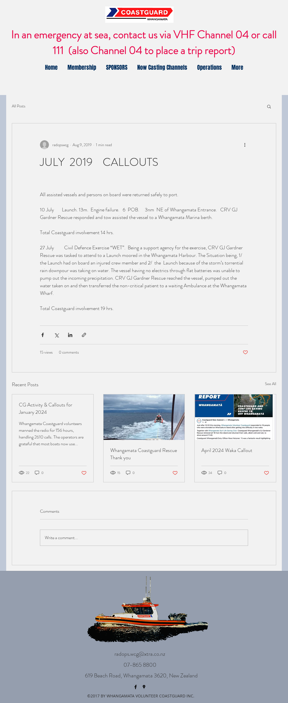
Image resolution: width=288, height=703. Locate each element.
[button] (269, 106)
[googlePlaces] (144, 687)
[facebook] (135, 687)
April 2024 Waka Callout (226, 450)
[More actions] (244, 144)
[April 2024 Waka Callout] (235, 417)
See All (270, 383)
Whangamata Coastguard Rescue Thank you (143, 454)
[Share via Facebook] (42, 335)
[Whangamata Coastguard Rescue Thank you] (144, 417)
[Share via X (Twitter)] (56, 335)
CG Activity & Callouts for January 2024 (45, 408)
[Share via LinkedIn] (70, 335)
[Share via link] (84, 335)
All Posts (18, 106)
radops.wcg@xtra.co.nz (139, 654)
